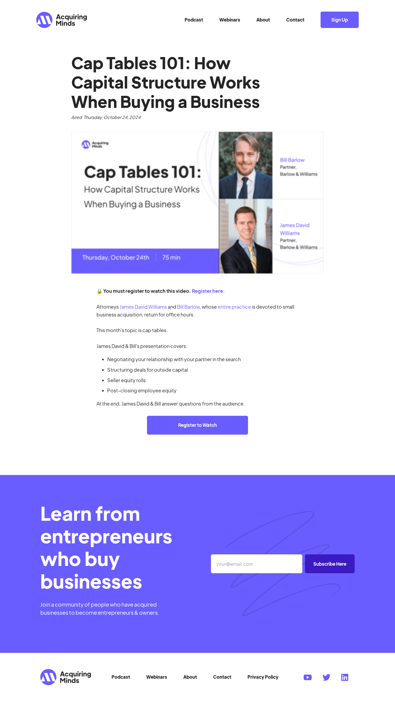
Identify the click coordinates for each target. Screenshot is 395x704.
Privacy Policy (262, 677)
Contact (295, 20)
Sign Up (339, 20)
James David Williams (143, 307)
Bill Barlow (188, 307)
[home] (110, 20)
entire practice (234, 307)
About (263, 20)
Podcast (194, 20)
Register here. (208, 291)
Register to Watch (197, 425)
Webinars (229, 20)
